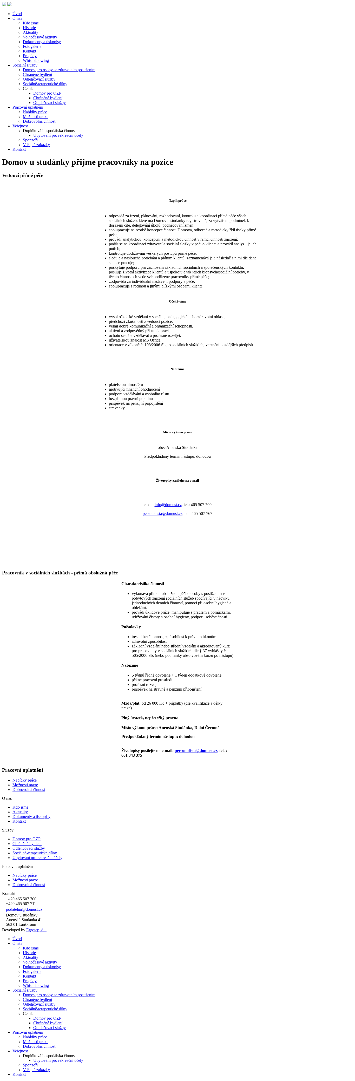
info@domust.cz (168, 504)
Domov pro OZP (47, 93)
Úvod (17, 13)
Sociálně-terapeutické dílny (45, 84)
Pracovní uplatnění (27, 107)
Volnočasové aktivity (40, 37)
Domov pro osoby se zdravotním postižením (59, 70)
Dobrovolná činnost (39, 121)
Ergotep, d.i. (36, 930)
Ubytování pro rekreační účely (58, 135)
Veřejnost (20, 126)
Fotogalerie (32, 46)
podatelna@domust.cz (24, 909)
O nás (17, 18)
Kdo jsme (31, 23)
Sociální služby (24, 65)
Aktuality (30, 32)
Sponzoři (30, 140)
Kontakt (29, 51)
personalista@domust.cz (162, 513)
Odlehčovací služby (39, 79)
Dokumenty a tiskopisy (42, 42)
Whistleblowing (36, 60)
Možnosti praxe (35, 116)
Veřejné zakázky (36, 144)
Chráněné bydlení (37, 74)
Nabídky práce (35, 112)
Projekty (30, 56)
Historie (29, 27)
